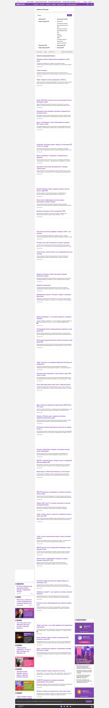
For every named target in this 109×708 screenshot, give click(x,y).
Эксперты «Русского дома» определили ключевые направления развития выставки (51, 417)
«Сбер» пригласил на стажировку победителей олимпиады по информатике (54, 363)
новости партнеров (81, 620)
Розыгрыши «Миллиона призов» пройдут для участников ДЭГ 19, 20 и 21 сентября (54, 145)
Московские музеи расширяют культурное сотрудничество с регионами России (53, 112)
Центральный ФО (61, 45)
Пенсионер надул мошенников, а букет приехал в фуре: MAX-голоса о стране (54, 374)
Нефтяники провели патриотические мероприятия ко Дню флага (53, 60)
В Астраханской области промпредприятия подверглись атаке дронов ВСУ (54, 330)
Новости (35, 4)
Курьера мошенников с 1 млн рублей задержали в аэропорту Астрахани (54, 317)
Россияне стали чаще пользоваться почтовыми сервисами (53, 242)
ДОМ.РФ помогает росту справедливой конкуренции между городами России (53, 548)
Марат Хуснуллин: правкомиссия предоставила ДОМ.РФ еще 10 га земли (54, 406)
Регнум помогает (71, 4)
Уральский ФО (60, 48)
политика (19, 620)
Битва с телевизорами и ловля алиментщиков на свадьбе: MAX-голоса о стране (53, 123)
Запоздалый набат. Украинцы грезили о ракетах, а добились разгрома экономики (22, 674)
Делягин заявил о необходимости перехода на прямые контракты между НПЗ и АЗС (52, 559)
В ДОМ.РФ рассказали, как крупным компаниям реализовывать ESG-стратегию (50, 681)
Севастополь (60, 41)
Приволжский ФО (43, 45)
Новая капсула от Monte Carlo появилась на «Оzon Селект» (53, 471)
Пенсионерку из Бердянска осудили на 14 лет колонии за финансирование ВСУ (28, 663)
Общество (26, 658)
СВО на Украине (30, 1)
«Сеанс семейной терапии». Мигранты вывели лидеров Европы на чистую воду (24, 698)
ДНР (58, 27)
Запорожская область (62, 28)
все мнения (30, 605)
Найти (69, 15)
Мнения (48, 4)
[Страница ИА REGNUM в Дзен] (70, 706)
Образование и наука (27, 634)
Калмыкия (59, 36)
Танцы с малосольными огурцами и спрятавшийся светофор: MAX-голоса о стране (54, 649)
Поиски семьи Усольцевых (69, 1)
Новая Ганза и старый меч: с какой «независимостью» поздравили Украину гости (24, 601)
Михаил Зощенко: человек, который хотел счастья (51, 670)
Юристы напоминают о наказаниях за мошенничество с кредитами (52, 156)
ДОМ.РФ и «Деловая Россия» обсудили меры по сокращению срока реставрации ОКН (54, 461)
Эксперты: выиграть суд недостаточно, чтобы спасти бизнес (54, 691)
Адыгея (59, 34)
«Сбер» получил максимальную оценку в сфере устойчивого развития (54, 537)
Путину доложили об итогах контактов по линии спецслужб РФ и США (28, 613)
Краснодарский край (62, 30)
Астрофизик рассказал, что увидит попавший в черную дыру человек (28, 640)
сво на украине (80, 647)
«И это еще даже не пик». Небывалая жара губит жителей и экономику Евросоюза (24, 625)
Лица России (61, 4)
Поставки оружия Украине (54, 1)
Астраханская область (62, 23)
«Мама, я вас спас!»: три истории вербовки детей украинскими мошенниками (54, 626)
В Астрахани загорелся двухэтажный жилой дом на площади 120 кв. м (54, 428)
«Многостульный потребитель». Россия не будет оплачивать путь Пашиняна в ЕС (24, 650)
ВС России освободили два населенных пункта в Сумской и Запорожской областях (24, 588)
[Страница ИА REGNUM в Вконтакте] (64, 706)
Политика (26, 610)
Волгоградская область (62, 25)
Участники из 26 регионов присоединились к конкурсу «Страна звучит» (52, 167)
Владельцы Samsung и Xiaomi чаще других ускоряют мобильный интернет (52, 275)
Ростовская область (62, 39)
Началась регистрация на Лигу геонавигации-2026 (51, 211)
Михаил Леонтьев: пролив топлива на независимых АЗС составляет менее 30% (53, 638)
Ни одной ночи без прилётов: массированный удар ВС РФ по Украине (83, 660)
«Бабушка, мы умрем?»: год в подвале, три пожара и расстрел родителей (54, 593)
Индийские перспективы (44, 285)
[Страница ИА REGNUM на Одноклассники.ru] (67, 706)
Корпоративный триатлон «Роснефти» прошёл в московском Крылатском (54, 295)
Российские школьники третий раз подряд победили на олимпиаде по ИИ (52, 582)
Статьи (42, 4)
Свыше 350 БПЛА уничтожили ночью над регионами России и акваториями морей (54, 101)
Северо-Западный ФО (44, 21)
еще (91, 684)
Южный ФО (59, 21)
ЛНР (58, 32)
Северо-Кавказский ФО (44, 48)
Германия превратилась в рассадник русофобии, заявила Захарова (28, 686)
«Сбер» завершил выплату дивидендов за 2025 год (51, 79)
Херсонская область (62, 43)
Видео (54, 4)
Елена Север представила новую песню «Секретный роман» (54, 384)
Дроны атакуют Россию (41, 1)
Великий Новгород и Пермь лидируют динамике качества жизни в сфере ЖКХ (53, 190)
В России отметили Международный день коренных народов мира (54, 604)
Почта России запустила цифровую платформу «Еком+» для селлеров (54, 232)
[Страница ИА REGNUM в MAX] (61, 706)
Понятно (89, 701)
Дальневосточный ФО (62, 19)
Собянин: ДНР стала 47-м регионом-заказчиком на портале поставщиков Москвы (53, 504)
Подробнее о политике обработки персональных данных (73, 701)
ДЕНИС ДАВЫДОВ (20, 605)
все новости (19, 593)
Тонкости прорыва (42, 70)
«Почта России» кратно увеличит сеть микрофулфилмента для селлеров (54, 253)
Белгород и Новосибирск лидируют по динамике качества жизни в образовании (53, 450)
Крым (58, 37)
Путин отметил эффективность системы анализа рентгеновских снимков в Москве (50, 201)
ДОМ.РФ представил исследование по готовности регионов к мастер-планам (54, 493)
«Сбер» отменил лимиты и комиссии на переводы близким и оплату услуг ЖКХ (54, 515)
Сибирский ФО (42, 19)
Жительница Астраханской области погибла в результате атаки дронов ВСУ (54, 341)
